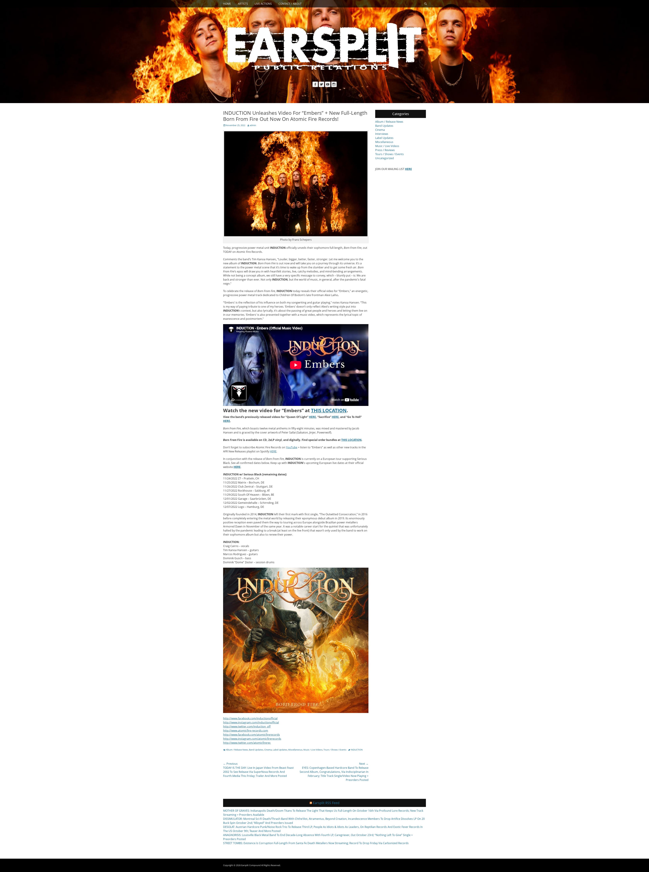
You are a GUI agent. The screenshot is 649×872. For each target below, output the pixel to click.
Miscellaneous (295, 749)
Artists (243, 4)
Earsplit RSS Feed (326, 803)
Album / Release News (237, 749)
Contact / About (290, 4)
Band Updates (256, 749)
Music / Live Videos (312, 749)
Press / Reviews (385, 150)
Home (227, 4)
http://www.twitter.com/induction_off (247, 726)
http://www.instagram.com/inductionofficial (251, 722)
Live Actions (263, 4)
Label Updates (280, 749)
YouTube (291, 447)
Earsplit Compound (251, 865)
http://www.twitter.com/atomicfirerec (247, 743)
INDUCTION (357, 749)
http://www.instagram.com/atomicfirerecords (252, 739)
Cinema (268, 749)
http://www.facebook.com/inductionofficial (250, 718)
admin (253, 125)
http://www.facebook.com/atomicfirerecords (251, 734)
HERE (273, 451)
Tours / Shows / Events (334, 749)
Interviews (381, 134)
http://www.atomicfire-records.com (245, 730)
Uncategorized (384, 158)
